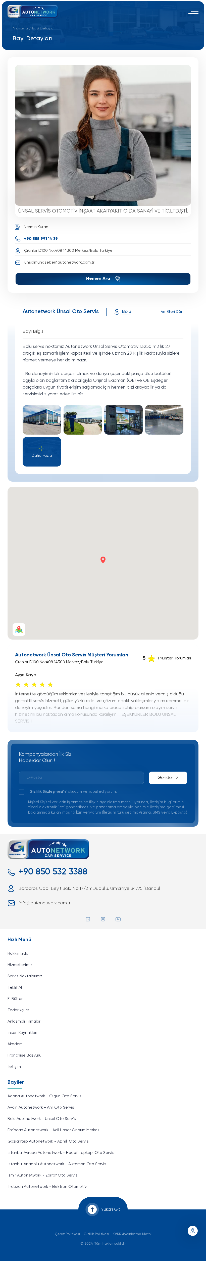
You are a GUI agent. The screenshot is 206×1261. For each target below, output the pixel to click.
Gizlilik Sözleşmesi (46, 791)
